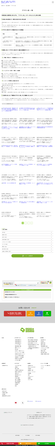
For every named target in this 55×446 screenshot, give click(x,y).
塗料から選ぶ (43, 344)
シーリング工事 (17, 344)
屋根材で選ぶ (43, 343)
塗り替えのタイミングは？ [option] (10, 292)
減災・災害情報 (17, 379)
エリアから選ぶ (43, 349)
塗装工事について (18, 374)
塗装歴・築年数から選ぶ (45, 353)
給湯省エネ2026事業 (18, 358)
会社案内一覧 (30, 365)
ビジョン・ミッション (32, 371)
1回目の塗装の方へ (18, 339)
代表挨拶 (29, 368)
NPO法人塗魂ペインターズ (32, 343)
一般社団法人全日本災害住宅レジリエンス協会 (33, 348)
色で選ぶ (42, 341)
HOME (3, 337)
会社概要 (29, 373)
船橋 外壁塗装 (17, 435)
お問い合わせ (4, 391)
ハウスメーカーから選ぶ (45, 347)
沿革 (28, 374)
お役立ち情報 (17, 378)
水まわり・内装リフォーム (19, 350)
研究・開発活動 (17, 381)
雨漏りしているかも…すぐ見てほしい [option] (12, 297)
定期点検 (16, 376)
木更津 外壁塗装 (37, 435)
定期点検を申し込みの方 (6, 395)
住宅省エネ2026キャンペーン (20, 353)
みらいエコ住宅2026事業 (19, 355)
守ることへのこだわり (31, 367)
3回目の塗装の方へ (18, 343)
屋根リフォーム (17, 347)
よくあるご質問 (17, 360)
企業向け (16, 367)
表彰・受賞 (17, 368)
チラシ (42, 368)
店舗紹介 (29, 378)
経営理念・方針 (30, 370)
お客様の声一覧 (4, 365)
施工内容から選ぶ (44, 352)
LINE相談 (3, 394)
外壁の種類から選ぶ (44, 346)
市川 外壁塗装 (28, 435)
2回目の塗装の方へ (18, 341)
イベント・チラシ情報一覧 (45, 365)
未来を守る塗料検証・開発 (32, 341)
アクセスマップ (30, 376)
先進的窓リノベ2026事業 (19, 357)
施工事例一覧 (43, 339)
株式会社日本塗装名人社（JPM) (33, 344)
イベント (42, 367)
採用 (16, 385)
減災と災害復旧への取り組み (33, 339)
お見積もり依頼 (4, 392)
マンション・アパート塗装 (19, 352)
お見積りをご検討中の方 (19, 370)
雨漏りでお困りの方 (18, 371)
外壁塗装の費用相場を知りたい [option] (11, 294)
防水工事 (16, 349)
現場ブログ (17, 373)
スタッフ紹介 (30, 379)
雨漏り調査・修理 (18, 346)
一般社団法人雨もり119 (32, 346)
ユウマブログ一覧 (18, 365)
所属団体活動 (17, 382)
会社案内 (16, 384)
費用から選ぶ (43, 350)
